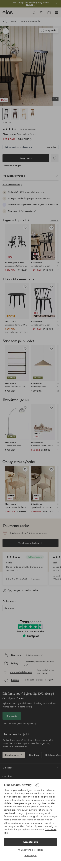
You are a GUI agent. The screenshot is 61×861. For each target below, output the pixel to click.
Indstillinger (31, 855)
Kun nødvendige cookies (30, 849)
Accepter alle (30, 841)
